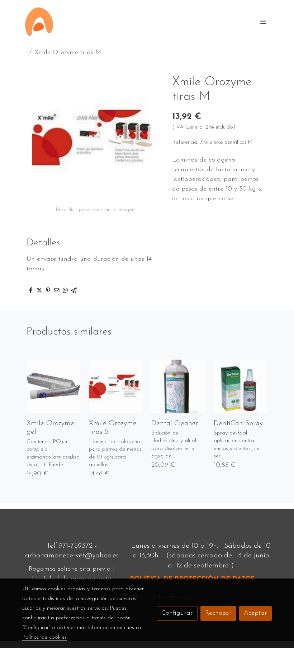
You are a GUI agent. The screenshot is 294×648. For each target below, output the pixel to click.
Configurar (177, 613)
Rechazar (218, 613)
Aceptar (255, 613)
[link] (39, 21)
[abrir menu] (263, 21)
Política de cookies (44, 637)
